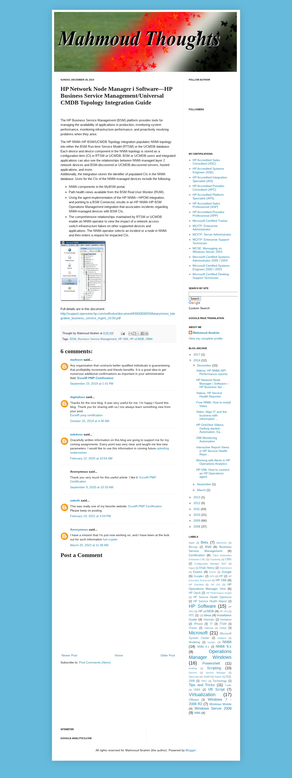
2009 (197, 520)
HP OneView (196, 584)
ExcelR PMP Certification (95, 378)
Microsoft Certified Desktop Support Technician (211, 275)
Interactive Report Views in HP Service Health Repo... (212, 451)
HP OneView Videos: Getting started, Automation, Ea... (210, 428)
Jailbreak (209, 628)
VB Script (216, 689)
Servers (193, 672)
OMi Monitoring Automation (206, 439)
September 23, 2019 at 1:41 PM (91, 383)
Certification (197, 555)
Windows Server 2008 (213, 708)
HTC (191, 615)
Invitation (226, 619)
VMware (194, 699)
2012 (197, 503)
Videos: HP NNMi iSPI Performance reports (211, 372)
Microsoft (198, 632)
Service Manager (216, 672)
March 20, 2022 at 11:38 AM (89, 545)
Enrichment (226, 568)
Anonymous (79, 529)
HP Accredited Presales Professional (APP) (208, 213)
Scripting (214, 668)
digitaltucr (77, 397)
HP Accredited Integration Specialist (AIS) (210, 179)
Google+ (199, 576)
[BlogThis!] (134, 333)
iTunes (193, 628)
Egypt (192, 568)
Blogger (191, 750)
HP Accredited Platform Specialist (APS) (208, 196)
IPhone (198, 623)
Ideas (207, 615)
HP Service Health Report (210, 601)
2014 (197, 360)
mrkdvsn (76, 434)
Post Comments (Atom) (95, 662)
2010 (197, 514)
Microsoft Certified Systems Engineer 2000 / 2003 (211, 267)
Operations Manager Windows (210, 654)
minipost (222, 638)
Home (119, 655)
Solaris (217, 676)
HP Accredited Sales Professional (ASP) (206, 205)
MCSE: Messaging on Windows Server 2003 (207, 250)
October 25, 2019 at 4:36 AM (89, 421)
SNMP (207, 676)
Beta (204, 542)
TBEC (204, 681)
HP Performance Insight (219, 593)
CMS (228, 559)
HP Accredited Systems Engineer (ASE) (208, 170)
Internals (209, 619)
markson (76, 359)
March (201, 490)
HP (221, 576)
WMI (197, 713)
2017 (197, 354)
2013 (197, 497)
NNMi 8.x (203, 646)
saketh (75, 500)
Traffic (228, 685)
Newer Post (69, 655)
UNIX (197, 689)
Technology (220, 680)
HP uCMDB (137, 339)
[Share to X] (138, 333)
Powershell (211, 663)
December (204, 365)
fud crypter (110, 539)
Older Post (168, 655)
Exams (197, 572)
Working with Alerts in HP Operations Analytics (213, 462)
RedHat (193, 668)
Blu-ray (193, 547)
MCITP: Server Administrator (212, 234)
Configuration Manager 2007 (210, 563)
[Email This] (130, 333)
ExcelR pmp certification (86, 415)
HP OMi (123, 339)
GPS (211, 576)
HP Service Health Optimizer (212, 597)
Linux (223, 628)
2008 (197, 526)
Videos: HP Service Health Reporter (209, 394)
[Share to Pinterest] (147, 333)
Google (227, 572)
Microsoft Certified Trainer (210, 220)
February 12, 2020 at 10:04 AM (91, 458)
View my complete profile (206, 338)
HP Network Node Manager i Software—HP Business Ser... (212, 383)
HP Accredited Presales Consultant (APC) (208, 187)
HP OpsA (195, 592)
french (212, 572)
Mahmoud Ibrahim (206, 332)
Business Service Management (97, 339)
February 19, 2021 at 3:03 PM (90, 516)
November (204, 484)
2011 (197, 509)
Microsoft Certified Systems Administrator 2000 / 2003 (211, 258)
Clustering (215, 559)
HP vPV (224, 611)
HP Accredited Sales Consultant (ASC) (206, 161)
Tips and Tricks (202, 685)
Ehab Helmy (207, 567)
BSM (73, 339)
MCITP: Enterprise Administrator (205, 227)
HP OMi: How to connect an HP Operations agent (212, 473)
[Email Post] (123, 333)
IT (211, 623)
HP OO (215, 584)
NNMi (149, 339)
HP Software (202, 606)
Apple (192, 542)
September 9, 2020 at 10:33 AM (91, 487)
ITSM (223, 623)
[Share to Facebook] (142, 333)
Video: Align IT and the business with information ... (211, 415)
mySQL (211, 642)
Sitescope (194, 676)
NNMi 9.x (224, 646)
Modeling (194, 642)
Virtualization (202, 694)
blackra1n (222, 542)
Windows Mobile (220, 704)
